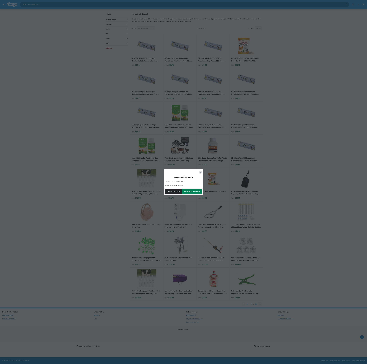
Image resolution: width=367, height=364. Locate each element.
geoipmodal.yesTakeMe (192, 191)
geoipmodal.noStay (173, 191)
